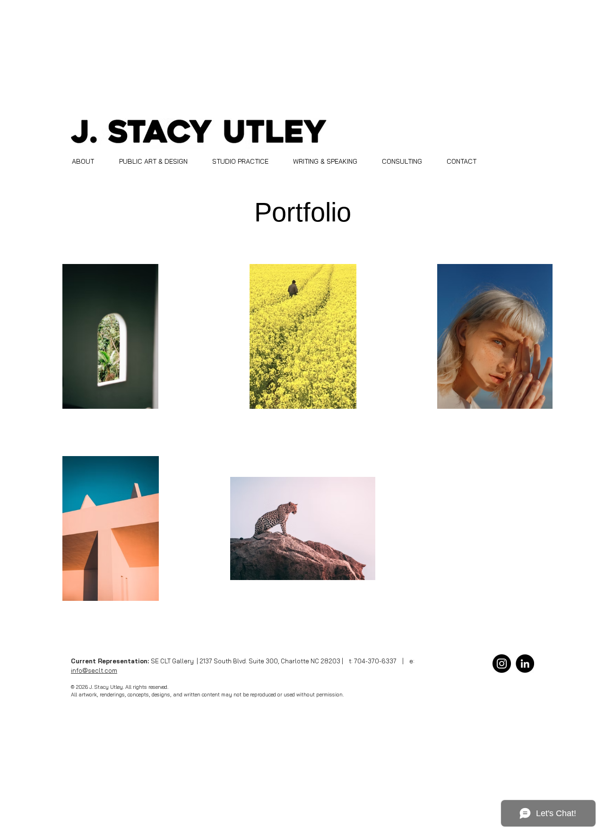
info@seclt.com (94, 670)
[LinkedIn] (525, 663)
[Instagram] (502, 663)
